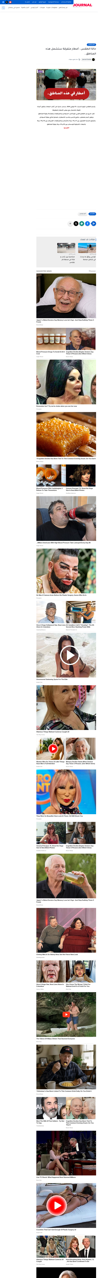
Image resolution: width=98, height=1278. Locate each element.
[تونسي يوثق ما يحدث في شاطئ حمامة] (87, 248)
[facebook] (3, 2)
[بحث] (3, 7)
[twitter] (6, 2)
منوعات (42, 7)
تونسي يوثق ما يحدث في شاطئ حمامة (88, 258)
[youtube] (10, 2)
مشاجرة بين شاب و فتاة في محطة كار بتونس (67, 259)
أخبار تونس (34, 7)
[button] (87, 223)
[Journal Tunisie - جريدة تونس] (83, 5)
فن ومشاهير (63, 7)
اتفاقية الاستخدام (66, 2)
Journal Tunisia (86, 59)
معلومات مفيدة (51, 7)
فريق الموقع (42, 2)
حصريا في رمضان (14, 7)
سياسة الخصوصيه (53, 2)
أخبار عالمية (25, 7)
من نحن (34, 2)
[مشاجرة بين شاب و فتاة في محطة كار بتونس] (66, 248)
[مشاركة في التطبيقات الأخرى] (70, 223)
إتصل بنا (27, 2)
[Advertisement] (49, 28)
